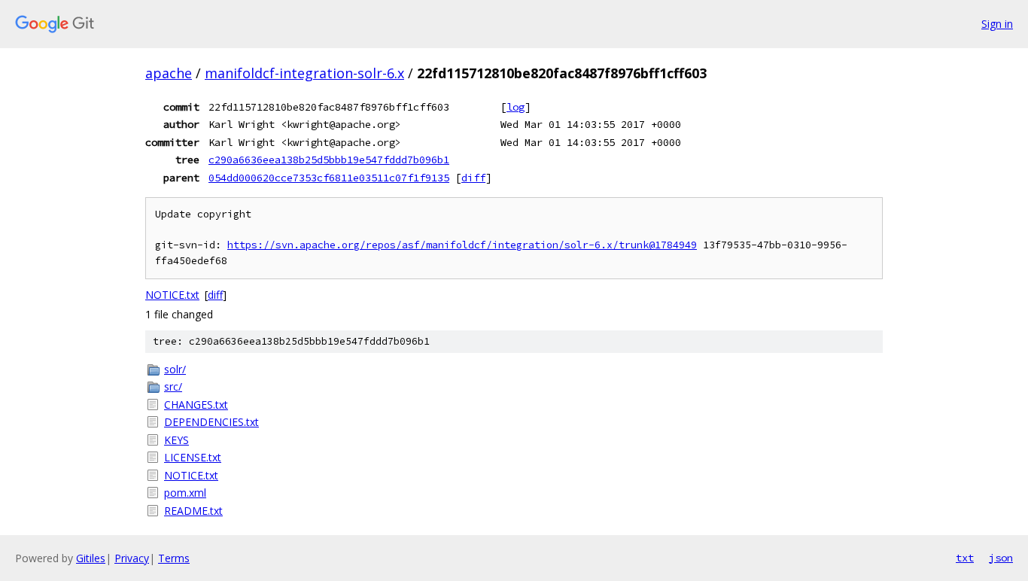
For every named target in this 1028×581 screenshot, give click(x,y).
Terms (174, 558)
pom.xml (185, 492)
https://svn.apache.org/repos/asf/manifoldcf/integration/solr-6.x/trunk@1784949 (462, 245)
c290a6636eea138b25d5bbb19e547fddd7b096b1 (328, 159)
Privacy (131, 558)
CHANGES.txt (196, 404)
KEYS (176, 440)
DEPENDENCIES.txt (211, 422)
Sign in (997, 24)
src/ (173, 386)
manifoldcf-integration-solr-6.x (304, 73)
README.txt (193, 510)
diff (473, 177)
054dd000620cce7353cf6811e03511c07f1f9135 (328, 177)
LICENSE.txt (192, 457)
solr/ (175, 369)
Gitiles (90, 558)
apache (168, 73)
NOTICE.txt (172, 294)
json (1001, 557)
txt (965, 557)
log (515, 107)
